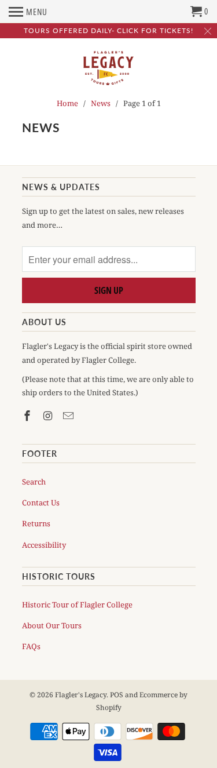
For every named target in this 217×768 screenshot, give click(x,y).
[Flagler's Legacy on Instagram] (48, 416)
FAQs (31, 646)
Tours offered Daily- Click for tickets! (108, 30)
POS (116, 695)
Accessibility (44, 545)
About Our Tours (52, 625)
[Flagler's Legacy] (109, 68)
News (41, 127)
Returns (36, 523)
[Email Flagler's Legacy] (69, 416)
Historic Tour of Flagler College (77, 604)
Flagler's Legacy (80, 695)
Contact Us (41, 502)
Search (34, 481)
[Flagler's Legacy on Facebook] (28, 416)
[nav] (28, 11)
